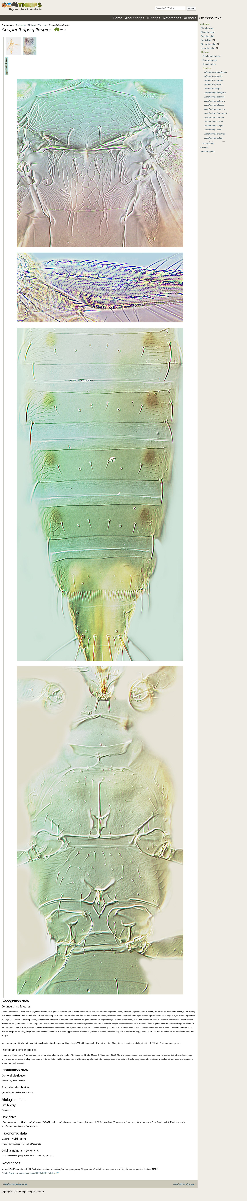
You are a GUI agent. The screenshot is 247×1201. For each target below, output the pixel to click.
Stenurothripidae (208, 44)
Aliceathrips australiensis (215, 72)
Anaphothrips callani (213, 121)
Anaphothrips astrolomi (214, 101)
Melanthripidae (207, 32)
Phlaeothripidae (208, 151)
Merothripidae (207, 28)
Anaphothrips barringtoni (215, 113)
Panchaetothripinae (211, 56)
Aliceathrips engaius (213, 76)
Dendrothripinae (210, 60)
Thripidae (32, 25)
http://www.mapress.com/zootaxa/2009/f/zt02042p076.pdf (31, 1173)
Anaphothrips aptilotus (214, 97)
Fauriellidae (206, 40)
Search (191, 8)
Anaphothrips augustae (214, 109)
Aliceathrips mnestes (213, 80)
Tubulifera (203, 147)
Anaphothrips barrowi (214, 117)
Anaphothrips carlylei (213, 125)
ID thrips (153, 18)
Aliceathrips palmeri (213, 84)
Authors (190, 18)
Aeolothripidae (207, 36)
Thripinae (42, 25)
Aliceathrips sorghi (212, 88)
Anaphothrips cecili (212, 129)
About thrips (134, 18)
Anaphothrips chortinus (214, 134)
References (172, 18)
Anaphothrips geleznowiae (15, 1184)
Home (117, 18)
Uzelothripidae (207, 143)
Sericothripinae (209, 64)
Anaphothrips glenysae (183, 1184)
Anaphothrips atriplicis (214, 105)
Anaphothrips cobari (213, 138)
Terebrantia (21, 25)
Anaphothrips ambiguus (215, 92)
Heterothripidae (208, 48)
